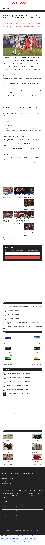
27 (34, 515)
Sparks (21, 495)
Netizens (35, 493)
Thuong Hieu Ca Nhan (15, 541)
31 (16, 517)
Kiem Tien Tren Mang (38, 541)
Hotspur (13, 239)
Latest (21, 493)
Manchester (17, 239)
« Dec (3, 522)
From (36, 490)
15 (5, 513)
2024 (4, 490)
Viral (3, 497)
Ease (8, 239)
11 (22, 510)
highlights (8, 493)
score (18, 495)
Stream (25, 495)
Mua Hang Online (33, 535)
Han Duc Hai (4, 543)
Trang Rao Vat (21, 543)
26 (28, 515)
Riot (24, 239)
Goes (3, 493)
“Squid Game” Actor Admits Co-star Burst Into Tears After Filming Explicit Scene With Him (21, 26)
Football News (9, 237)
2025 (7, 490)
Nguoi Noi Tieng (4, 538)
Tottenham (27, 239)
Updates (39, 495)
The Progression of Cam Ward (9, 27)
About (9, 490)
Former (33, 490)
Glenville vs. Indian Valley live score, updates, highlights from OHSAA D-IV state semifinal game (23, 323)
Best (15, 490)
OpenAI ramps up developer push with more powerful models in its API (17, 394)
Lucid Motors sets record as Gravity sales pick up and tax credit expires (18, 374)
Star (23, 495)
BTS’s (17, 490)
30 (10, 517)
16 (10, 513)
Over (38, 493)
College (23, 490)
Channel (20, 490)
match (30, 493)
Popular (4, 495)
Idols (13, 493)
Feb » (6, 522)
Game (40, 490)
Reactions (7, 495)
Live (27, 493)
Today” (33, 495)
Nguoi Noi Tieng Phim (27, 541)
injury (14, 493)
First (28, 490)
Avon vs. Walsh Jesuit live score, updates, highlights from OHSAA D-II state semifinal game (24, 327)
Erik (10, 239)
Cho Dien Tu (11, 535)
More (32, 493)
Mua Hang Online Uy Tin (22, 535)
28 (39, 515)
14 (39, 510)
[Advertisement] (22, 32)
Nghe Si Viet (33, 538)
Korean (17, 493)
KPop (19, 493)
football (30, 490)
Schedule (14, 495)
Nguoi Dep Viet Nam (14, 538)
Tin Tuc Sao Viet (4, 541)
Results (10, 495)
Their (28, 495)
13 (34, 510)
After (12, 490)
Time (30, 495)
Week (9, 497)
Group (5, 493)
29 (5, 517)
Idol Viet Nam (25, 538)
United (31, 239)
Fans (26, 490)
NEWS (22, 2)
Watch (6, 498)
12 (28, 510)
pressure (21, 239)
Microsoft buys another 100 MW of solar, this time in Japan (19, 385)
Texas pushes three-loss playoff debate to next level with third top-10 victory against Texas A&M (24, 307)
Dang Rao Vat (12, 543)
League (24, 493)
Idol (11, 493)
